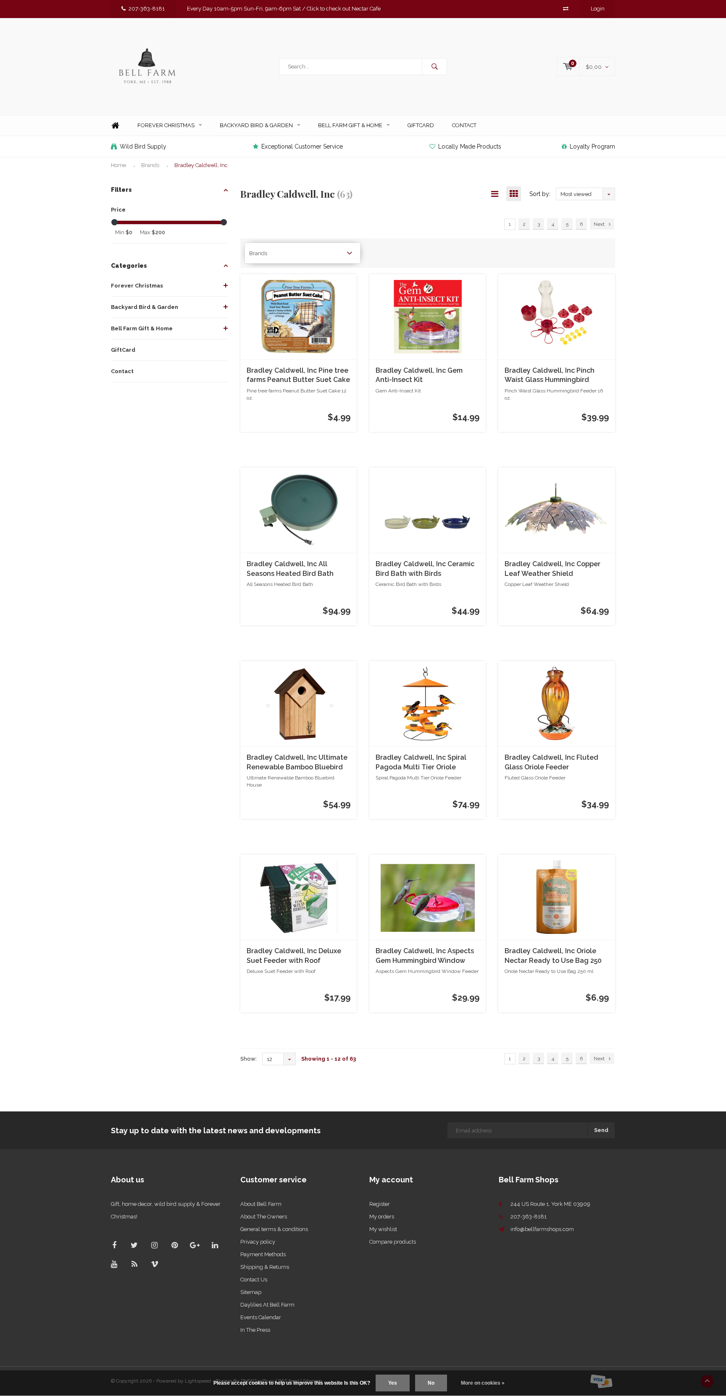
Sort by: (539, 194)
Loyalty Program (592, 146)
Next (599, 224)
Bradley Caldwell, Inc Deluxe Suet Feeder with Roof (294, 956)
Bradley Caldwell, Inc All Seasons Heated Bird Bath (290, 569)
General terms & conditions (274, 1229)
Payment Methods (263, 1254)
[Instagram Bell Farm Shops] (154, 1245)
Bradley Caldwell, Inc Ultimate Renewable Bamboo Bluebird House (297, 762)
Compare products (392, 1242)
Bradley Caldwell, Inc (201, 165)
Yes (392, 1383)
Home (115, 125)
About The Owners (263, 1216)
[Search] (434, 66)
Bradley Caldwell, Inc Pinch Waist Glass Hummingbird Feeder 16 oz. (549, 375)
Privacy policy (257, 1242)
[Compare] (565, 8)
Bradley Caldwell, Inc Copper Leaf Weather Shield (552, 569)
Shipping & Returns (264, 1267)
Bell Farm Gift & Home (350, 125)
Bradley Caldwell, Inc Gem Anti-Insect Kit (419, 375)
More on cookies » (483, 1383)
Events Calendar (260, 1317)
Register (379, 1204)
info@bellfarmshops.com (542, 1229)
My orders (381, 1216)
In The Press (255, 1330)
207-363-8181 (147, 8)
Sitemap (250, 1292)
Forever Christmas (166, 125)
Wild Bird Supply (143, 146)
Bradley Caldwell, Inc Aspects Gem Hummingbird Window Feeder (425, 956)
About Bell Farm (260, 1204)
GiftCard (421, 125)
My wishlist (383, 1229)
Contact (464, 125)
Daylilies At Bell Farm (267, 1305)
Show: (248, 1059)
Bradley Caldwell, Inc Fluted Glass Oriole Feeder (551, 762)
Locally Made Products (469, 146)
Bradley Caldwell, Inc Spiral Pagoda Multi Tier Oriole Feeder (421, 762)
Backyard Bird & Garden (256, 125)
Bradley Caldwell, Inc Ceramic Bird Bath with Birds (425, 569)
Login (598, 8)
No (431, 1383)
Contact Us (253, 1279)
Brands (150, 165)
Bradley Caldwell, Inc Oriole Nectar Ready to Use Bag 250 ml (553, 956)
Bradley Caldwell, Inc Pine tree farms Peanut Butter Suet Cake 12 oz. (298, 375)
